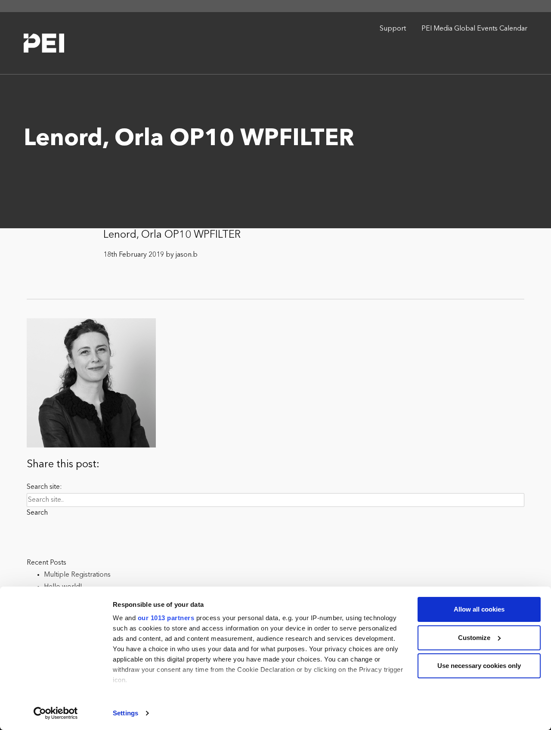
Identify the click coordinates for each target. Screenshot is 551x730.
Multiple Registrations (77, 575)
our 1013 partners (166, 617)
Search (37, 512)
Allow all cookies (479, 609)
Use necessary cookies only (479, 665)
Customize (474, 637)
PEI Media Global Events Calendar (474, 28)
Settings (125, 713)
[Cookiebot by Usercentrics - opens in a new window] (55, 713)
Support (393, 28)
